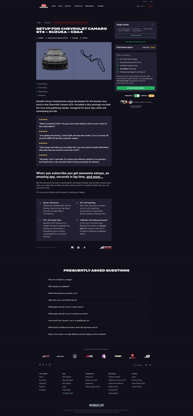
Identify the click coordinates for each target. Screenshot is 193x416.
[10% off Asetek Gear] (40, 220)
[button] (96, 279)
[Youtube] (40, 365)
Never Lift (79, 6)
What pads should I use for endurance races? (68, 314)
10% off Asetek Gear (52, 220)
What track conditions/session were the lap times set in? (73, 327)
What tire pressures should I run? (63, 293)
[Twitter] (43, 365)
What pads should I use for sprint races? (66, 307)
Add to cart (135, 35)
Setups (67, 6)
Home (54, 6)
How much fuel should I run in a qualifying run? (69, 320)
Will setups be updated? (58, 286)
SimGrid (101, 6)
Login (151, 1)
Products (48, 22)
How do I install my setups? (60, 280)
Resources (89, 6)
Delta (60, 6)
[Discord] (49, 365)
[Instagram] (46, 365)
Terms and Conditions (136, 106)
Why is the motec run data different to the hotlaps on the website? (77, 334)
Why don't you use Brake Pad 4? (62, 300)
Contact (145, 1)
